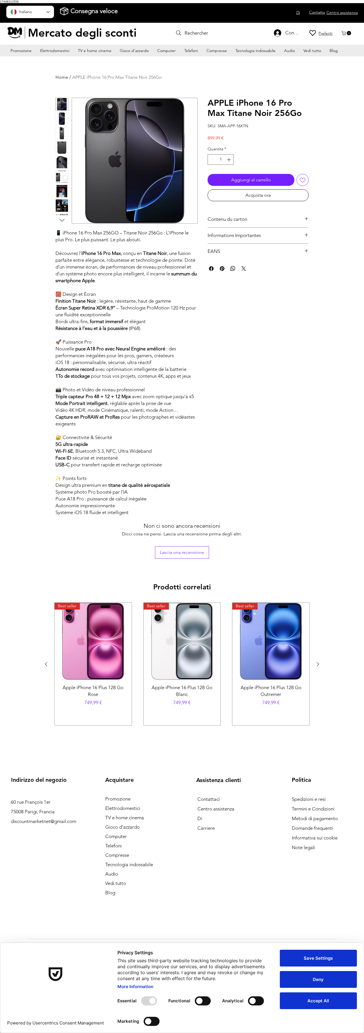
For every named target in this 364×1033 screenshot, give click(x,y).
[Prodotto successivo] (318, 664)
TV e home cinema (124, 817)
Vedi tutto (115, 883)
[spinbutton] (221, 160)
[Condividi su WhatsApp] (232, 268)
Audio (111, 874)
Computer (116, 836)
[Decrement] (212, 160)
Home (61, 77)
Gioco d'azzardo (122, 827)
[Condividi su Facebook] (211, 268)
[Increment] (229, 160)
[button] (347, 33)
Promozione (118, 799)
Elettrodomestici (122, 808)
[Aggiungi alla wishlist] (303, 180)
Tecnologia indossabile (129, 864)
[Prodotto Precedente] (46, 664)
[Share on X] (243, 268)
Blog (110, 892)
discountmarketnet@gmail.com (43, 821)
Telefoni (113, 846)
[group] (182, 664)
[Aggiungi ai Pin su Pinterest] (222, 268)
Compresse (117, 855)
